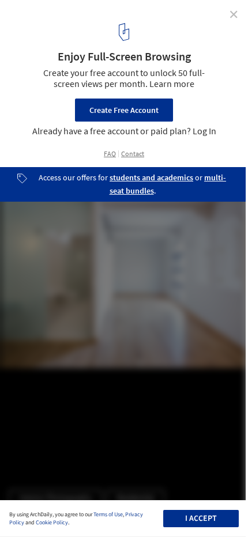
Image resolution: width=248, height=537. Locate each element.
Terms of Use (108, 514)
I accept (201, 518)
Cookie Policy (52, 523)
